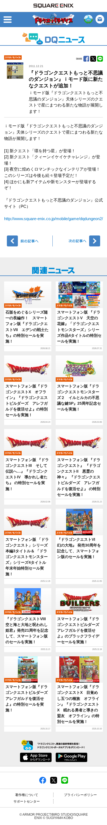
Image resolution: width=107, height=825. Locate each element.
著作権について (26, 795)
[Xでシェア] (53, 780)
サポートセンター (26, 801)
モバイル (13, 57)
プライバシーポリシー (80, 795)
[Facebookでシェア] (42, 780)
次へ (77, 240)
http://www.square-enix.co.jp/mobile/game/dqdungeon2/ (53, 218)
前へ (30, 240)
